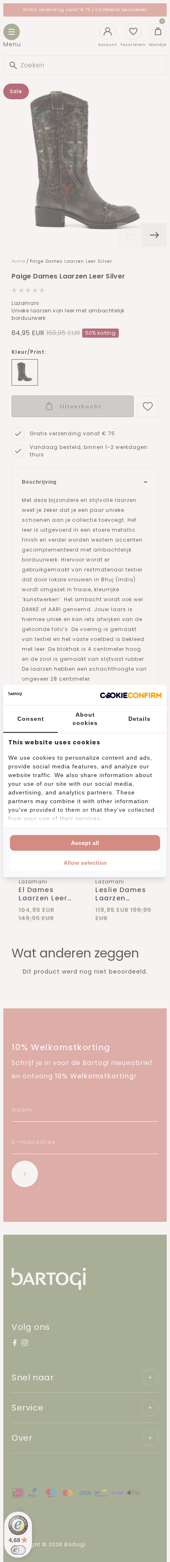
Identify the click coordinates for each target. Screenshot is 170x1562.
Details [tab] (139, 718)
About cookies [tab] (85, 718)
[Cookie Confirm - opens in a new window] (131, 695)
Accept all (85, 843)
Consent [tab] (30, 718)
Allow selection (85, 862)
